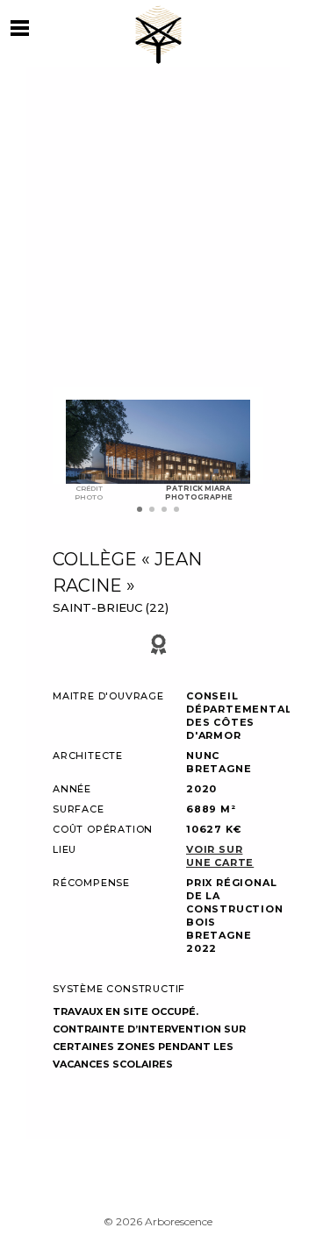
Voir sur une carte (220, 856)
